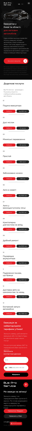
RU (22, 4)
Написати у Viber (15, 416)
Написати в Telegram (15, 411)
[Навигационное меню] (29, 3)
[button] (16, 61)
